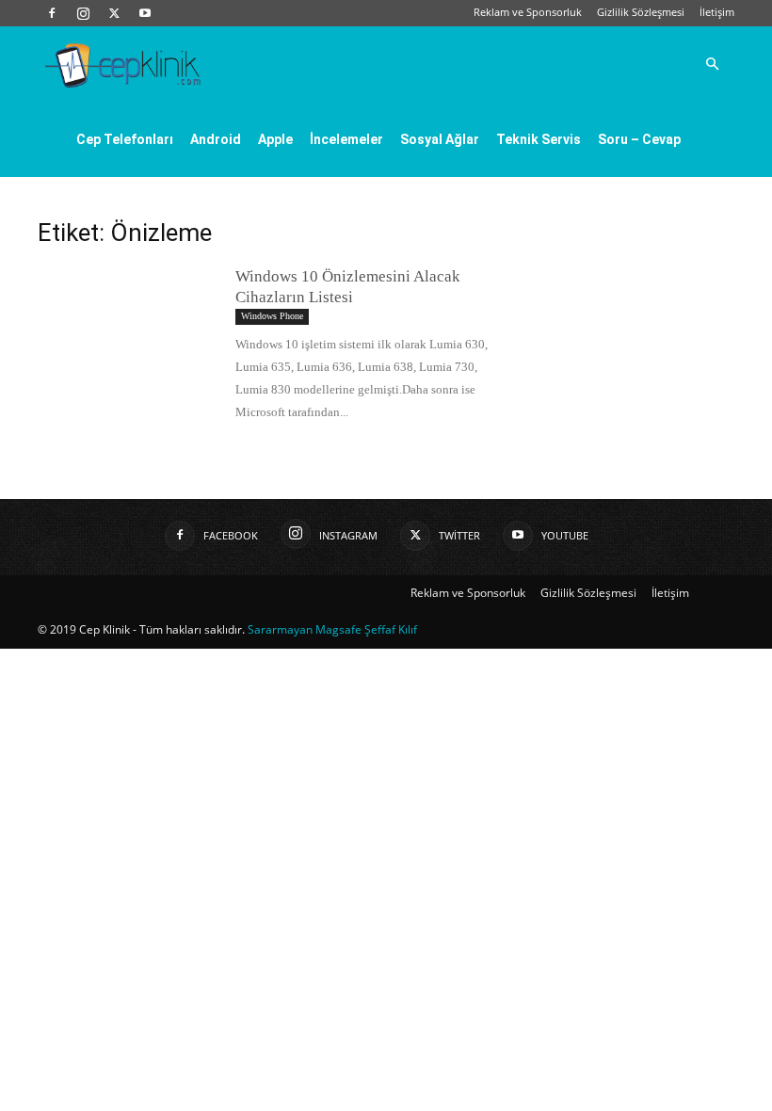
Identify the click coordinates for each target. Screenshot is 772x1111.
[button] (711, 64)
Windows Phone (272, 316)
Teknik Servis (538, 139)
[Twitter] (114, 13)
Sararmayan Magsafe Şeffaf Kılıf (332, 629)
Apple (275, 139)
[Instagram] (83, 13)
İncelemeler (346, 139)
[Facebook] (52, 13)
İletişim (717, 12)
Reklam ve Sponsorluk (528, 12)
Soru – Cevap (639, 139)
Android (215, 139)
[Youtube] (145, 13)
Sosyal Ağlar (439, 139)
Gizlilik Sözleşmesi (640, 12)
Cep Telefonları (124, 139)
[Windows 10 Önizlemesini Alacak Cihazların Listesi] (127, 328)
